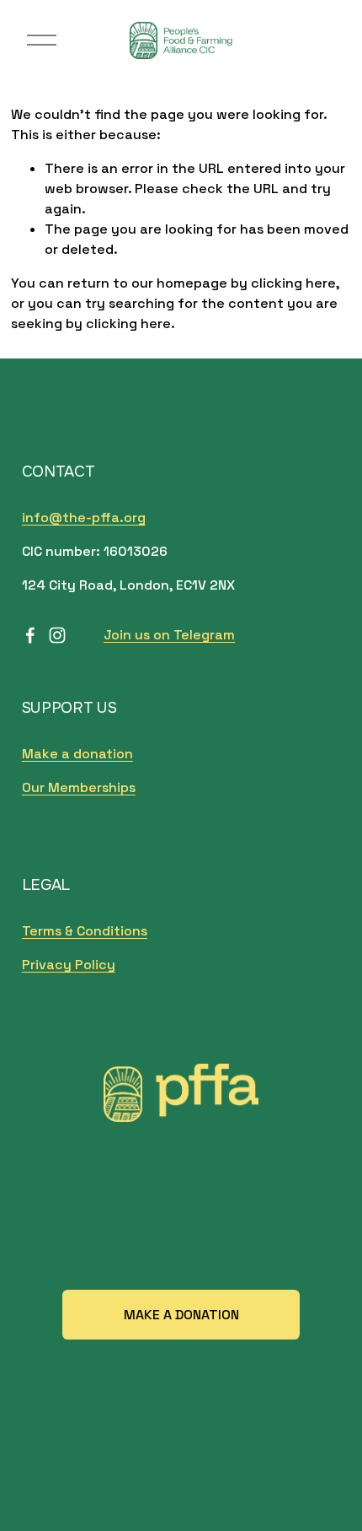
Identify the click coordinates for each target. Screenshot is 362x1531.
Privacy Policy (68, 964)
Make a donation (77, 754)
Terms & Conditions (84, 931)
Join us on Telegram (169, 635)
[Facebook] (30, 635)
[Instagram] (57, 635)
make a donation (181, 1314)
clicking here (293, 283)
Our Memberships (79, 787)
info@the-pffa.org (84, 517)
